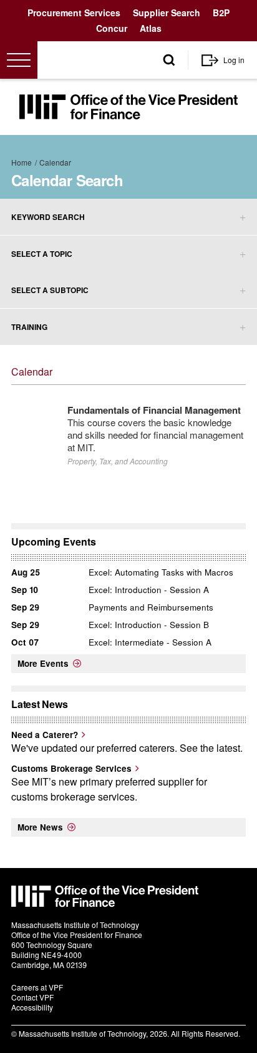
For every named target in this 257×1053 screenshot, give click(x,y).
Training (29, 326)
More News (40, 827)
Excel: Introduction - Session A (149, 590)
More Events (43, 663)
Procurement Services (73, 12)
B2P (221, 12)
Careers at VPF (37, 987)
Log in (234, 59)
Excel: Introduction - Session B (149, 625)
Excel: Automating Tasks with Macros (161, 572)
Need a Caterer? (44, 735)
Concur (111, 28)
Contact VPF (32, 997)
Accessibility (32, 1007)
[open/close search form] (169, 60)
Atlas (151, 28)
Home (21, 162)
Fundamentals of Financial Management (154, 410)
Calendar (55, 162)
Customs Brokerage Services (71, 768)
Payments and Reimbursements (151, 607)
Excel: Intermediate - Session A (150, 642)
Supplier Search (166, 12)
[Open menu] (18, 60)
